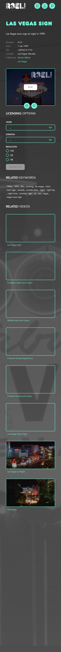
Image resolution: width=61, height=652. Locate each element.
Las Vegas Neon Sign (17, 434)
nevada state (32, 190)
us (35, 193)
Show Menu (37, 6)
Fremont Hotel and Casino (19, 396)
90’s (22, 186)
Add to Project (27, 106)
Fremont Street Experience (20, 358)
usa (39, 193)
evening (29, 186)
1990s (9, 186)
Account (45, 6)
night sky (50, 190)
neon (47, 186)
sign (30, 193)
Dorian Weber (24, 57)
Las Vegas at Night (16, 471)
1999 (16, 186)
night (42, 190)
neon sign (11, 190)
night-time (12, 193)
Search (52, 6)
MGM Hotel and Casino (18, 320)
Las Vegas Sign (14, 245)
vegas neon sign (14, 197)
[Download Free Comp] (34, 106)
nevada (20, 190)
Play (30, 87)
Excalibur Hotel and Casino (19, 283)
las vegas (39, 186)
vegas (45, 193)
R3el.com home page (16, 6)
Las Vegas (22, 61)
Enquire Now (15, 167)
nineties (23, 193)
